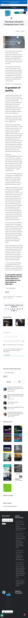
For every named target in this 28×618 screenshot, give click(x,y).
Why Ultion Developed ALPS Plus (15, 407)
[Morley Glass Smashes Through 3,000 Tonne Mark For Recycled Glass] (5, 396)
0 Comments (10, 298)
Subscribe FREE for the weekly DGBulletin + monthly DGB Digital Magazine (14, 2)
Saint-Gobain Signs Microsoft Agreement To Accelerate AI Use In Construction (15, 388)
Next (22, 31)
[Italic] (6, 341)
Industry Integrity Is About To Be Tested (20, 583)
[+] (20, 340)
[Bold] (4, 341)
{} (18, 340)
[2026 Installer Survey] (5, 402)
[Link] (17, 341)
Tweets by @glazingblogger (10, 506)
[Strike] (9, 341)
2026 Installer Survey (12, 402)
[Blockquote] (14, 341)
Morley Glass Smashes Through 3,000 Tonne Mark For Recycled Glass (15, 396)
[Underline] (7, 341)
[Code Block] (15, 341)
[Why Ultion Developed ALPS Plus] (5, 407)
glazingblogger (10, 612)
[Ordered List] (11, 341)
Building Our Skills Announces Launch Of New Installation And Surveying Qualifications (15, 413)
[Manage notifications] (24, 615)
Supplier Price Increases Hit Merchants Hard (20, 557)
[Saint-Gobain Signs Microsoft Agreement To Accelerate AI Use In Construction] (5, 388)
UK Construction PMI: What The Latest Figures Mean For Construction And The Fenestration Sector (20, 572)
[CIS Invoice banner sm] (20, 12)
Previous (18, 31)
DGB (5, 296)
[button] (4, 323)
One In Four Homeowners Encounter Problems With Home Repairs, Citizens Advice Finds (20, 542)
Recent (9, 382)
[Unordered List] (12, 341)
